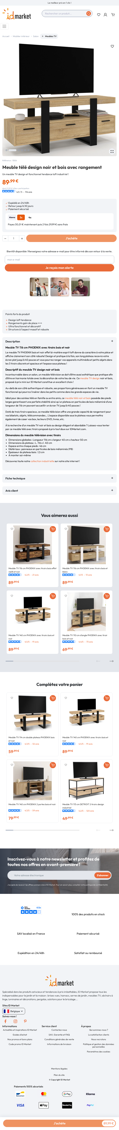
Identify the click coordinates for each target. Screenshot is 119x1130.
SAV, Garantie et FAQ (59, 1034)
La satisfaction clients (98, 1034)
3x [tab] (21, 217)
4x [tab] (30, 217)
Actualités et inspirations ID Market (20, 1030)
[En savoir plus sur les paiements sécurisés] (20, 1093)
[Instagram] (15, 1021)
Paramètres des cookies (98, 1051)
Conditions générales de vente (59, 1039)
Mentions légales (59, 1068)
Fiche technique (15, 478)
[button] (105, 14)
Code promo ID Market (20, 1044)
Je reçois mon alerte (59, 268)
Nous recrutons (98, 1039)
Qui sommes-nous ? (98, 1030)
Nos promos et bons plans (19, 1039)
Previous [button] (98, 661)
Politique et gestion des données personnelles (98, 1045)
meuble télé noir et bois (78, 398)
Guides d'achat (20, 1034)
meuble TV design (90, 378)
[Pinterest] (25, 1021)
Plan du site (59, 1075)
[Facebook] (5, 1021)
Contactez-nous (59, 1030)
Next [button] (111, 661)
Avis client (12, 490)
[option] (59, 3)
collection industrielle (42, 461)
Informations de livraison (59, 1044)
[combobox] (67, 13)
